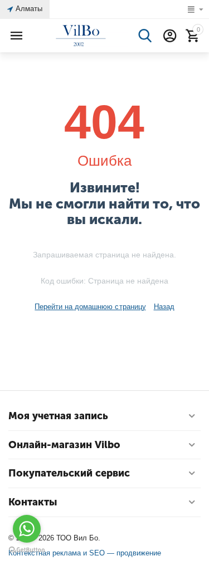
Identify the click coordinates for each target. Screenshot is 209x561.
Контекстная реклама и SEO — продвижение (84, 553)
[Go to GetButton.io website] (27, 550)
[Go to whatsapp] (27, 529)
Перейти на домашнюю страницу (90, 306)
